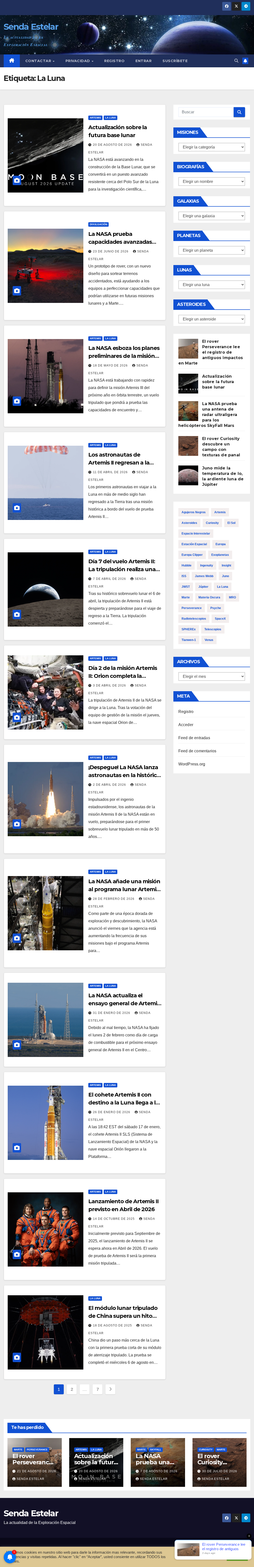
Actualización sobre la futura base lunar (218, 382)
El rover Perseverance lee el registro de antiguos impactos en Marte (210, 352)
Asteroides (189, 523)
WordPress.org (191, 764)
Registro (114, 61)
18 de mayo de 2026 (111, 365)
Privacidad (78, 61)
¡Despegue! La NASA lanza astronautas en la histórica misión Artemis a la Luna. (123, 775)
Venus (209, 640)
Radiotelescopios (194, 618)
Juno (225, 576)
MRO (232, 597)
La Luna (110, 117)
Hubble (186, 565)
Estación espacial (194, 544)
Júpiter (203, 586)
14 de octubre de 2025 (114, 1219)
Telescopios (212, 629)
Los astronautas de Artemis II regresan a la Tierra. (118, 462)
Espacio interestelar (196, 533)
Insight (226, 565)
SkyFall (155, 1449)
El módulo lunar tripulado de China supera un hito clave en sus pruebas (123, 1316)
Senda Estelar (31, 27)
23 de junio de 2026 (111, 251)
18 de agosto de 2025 (113, 1325)
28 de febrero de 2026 (114, 899)
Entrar (143, 61)
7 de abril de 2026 (110, 579)
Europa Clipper (192, 555)
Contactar (38, 61)
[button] (236, 61)
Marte (186, 597)
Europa (221, 544)
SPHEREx (189, 629)
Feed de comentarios (197, 751)
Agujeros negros (194, 512)
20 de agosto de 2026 (113, 145)
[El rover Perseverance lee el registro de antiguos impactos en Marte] (188, 349)
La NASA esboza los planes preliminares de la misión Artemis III (123, 356)
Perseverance (192, 608)
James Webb (204, 576)
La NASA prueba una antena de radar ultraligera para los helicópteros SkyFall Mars (207, 414)
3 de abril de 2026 (110, 685)
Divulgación (98, 224)
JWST (186, 586)
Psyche (215, 608)
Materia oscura (209, 597)
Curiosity (212, 523)
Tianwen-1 (189, 640)
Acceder (185, 725)
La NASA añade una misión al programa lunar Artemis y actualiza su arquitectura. (124, 889)
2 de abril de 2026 (110, 784)
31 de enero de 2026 (112, 1013)
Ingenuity (206, 565)
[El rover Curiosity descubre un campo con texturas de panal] (188, 446)
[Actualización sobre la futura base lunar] (188, 383)
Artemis (95, 117)
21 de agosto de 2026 (36, 1471)
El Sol (231, 523)
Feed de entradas (194, 738)
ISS (184, 576)
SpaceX (220, 618)
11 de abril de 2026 (111, 472)
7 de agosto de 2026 (158, 1471)
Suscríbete (175, 61)
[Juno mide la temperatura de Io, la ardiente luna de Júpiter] (188, 475)
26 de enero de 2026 (112, 1112)
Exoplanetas (220, 555)
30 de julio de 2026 (219, 1471)
